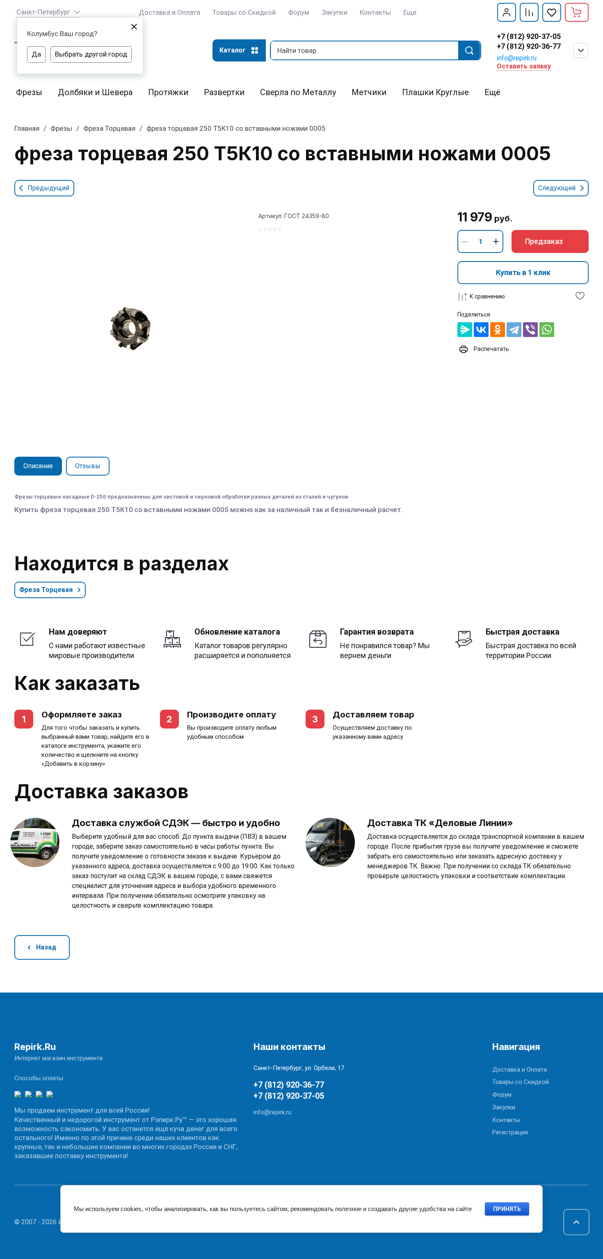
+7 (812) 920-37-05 (529, 36)
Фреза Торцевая (109, 128)
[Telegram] (514, 329)
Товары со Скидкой (520, 1082)
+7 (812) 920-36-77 (529, 46)
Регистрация (510, 1132)
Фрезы (61, 128)
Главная (26, 128)
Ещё (409, 12)
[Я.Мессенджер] (464, 329)
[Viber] (530, 329)
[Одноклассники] (497, 329)
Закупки (503, 1107)
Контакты (506, 1120)
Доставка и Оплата (519, 1069)
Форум (502, 1094)
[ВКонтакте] (481, 329)
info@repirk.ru (517, 58)
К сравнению (487, 296)
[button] (506, 12)
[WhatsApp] (546, 329)
